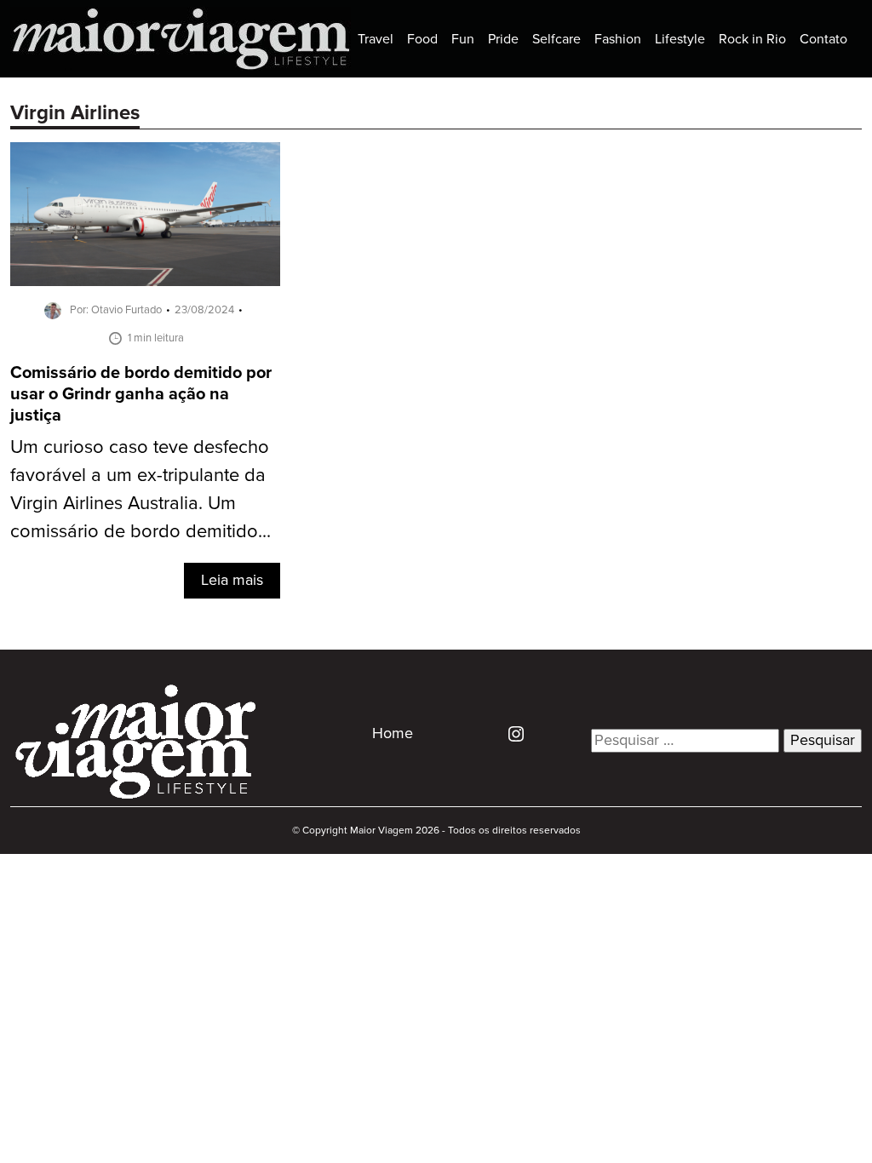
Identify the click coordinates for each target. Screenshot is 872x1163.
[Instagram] (509, 734)
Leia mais (232, 580)
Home (392, 734)
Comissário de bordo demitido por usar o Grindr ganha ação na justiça (141, 395)
